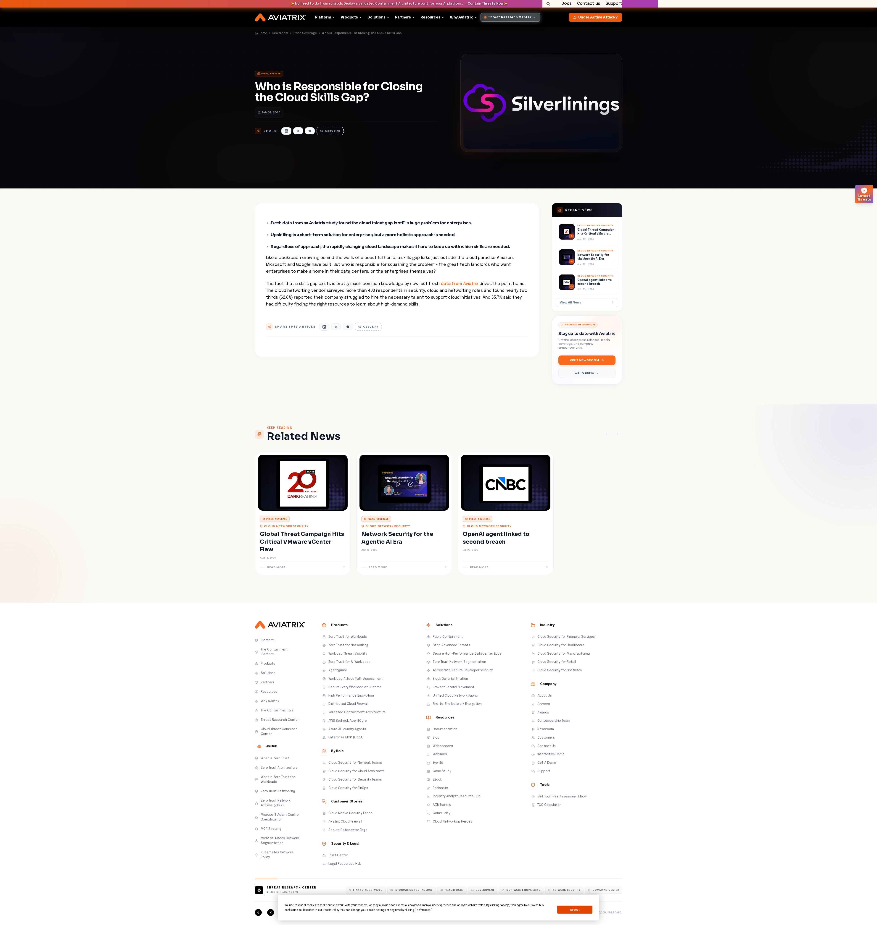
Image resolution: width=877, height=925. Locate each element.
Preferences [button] (423, 910)
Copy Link (332, 131)
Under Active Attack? (598, 17)
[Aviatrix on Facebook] (258, 912)
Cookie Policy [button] (331, 910)
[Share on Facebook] (310, 130)
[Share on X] (298, 130)
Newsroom (280, 33)
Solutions (376, 17)
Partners (403, 17)
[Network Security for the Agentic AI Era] (587, 257)
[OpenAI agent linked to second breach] (587, 282)
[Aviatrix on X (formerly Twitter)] (270, 912)
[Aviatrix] (280, 17)
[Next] (617, 434)
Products (349, 17)
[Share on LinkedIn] (286, 131)
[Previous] (606, 434)
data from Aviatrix (459, 284)
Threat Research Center (292, 887)
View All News (570, 302)
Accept (575, 909)
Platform (323, 17)
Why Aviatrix (461, 17)
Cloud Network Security (286, 526)
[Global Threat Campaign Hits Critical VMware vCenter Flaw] (587, 232)
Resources (430, 17)
